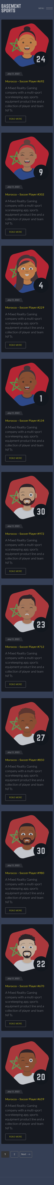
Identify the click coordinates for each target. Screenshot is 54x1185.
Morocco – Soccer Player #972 (24, 533)
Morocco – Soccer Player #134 (24, 420)
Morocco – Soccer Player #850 (24, 760)
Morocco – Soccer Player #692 (24, 81)
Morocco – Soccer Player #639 (24, 1099)
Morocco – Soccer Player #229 (24, 307)
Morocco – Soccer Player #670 (24, 986)
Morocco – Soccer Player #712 (24, 646)
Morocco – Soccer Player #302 (24, 194)
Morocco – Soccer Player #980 (24, 873)
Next (23, 1154)
